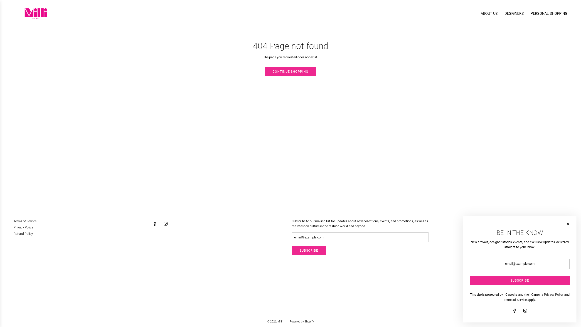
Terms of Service (515, 300)
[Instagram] (166, 224)
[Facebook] (155, 224)
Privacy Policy (554, 294)
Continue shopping (290, 71)
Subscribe (309, 250)
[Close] (568, 224)
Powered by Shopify (302, 321)
